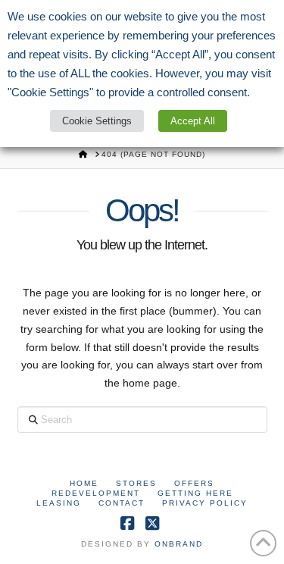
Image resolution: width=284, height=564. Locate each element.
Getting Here (195, 493)
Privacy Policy (205, 503)
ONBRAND (178, 544)
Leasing (58, 503)
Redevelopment (95, 493)
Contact (121, 503)
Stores (136, 483)
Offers (194, 483)
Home (84, 483)
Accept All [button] (192, 121)
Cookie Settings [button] (97, 121)
